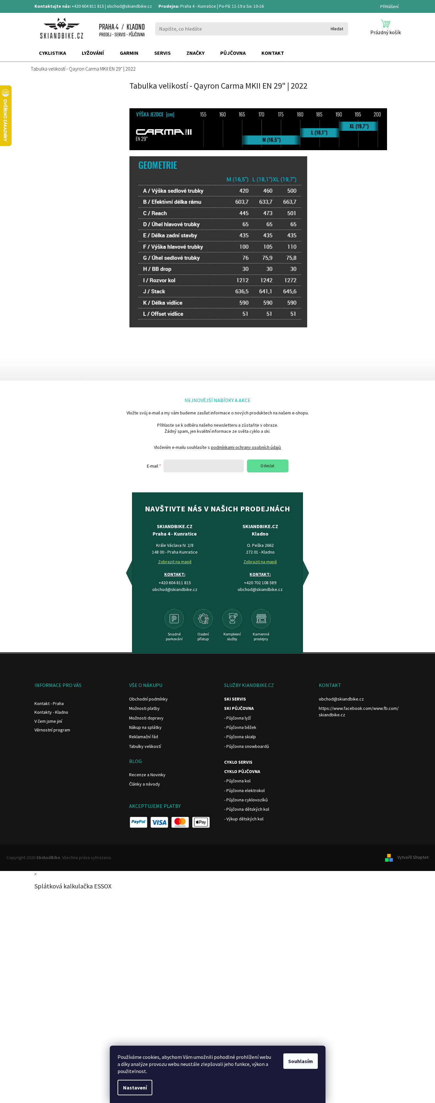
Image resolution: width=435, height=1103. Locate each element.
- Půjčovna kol (237, 781)
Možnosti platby (144, 708)
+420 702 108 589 (260, 582)
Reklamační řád (143, 737)
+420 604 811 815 (88, 6)
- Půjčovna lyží (237, 718)
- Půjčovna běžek (240, 727)
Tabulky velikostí (145, 746)
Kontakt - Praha (49, 703)
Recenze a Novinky (147, 775)
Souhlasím (300, 1061)
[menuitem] (52, 53)
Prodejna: (168, 6)
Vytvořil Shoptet (413, 857)
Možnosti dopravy (146, 718)
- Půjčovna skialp (240, 737)
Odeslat (267, 466)
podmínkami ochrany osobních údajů (246, 447)
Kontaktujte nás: (52, 6)
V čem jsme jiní (48, 721)
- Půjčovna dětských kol (246, 809)
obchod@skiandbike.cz (129, 6)
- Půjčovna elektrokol (244, 790)
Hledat (337, 29)
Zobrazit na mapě (175, 562)
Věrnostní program (52, 730)
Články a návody (144, 784)
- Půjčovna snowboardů (246, 746)
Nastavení (135, 1087)
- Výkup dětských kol (243, 819)
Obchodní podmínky (148, 699)
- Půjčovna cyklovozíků (246, 800)
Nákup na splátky (145, 727)
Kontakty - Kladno (51, 712)
